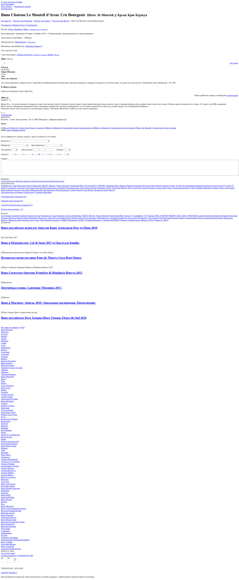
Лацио (3, 339)
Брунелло (146, 186)
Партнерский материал (50, 220)
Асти (3, 345)
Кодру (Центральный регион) (13, 508)
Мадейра (4, 453)
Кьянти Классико (134, 186)
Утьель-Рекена (7, 410)
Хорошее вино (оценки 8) (12, 201)
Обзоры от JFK (146, 220)
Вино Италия (6, 330)
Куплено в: (5, 141)
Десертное (116, 188)
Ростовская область (9, 444)
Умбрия (4, 370)
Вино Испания (7, 401)
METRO (102, 186)
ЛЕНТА (45, 186)
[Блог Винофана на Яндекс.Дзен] (10, 562)
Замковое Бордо (18, 130)
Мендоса (4, 479)
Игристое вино (155, 188)
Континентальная (8, 526)
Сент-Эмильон (7, 386)
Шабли (4, 390)
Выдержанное (50, 190)
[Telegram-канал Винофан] (4, 562)
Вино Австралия (8, 484)
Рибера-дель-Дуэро (9, 415)
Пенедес (4, 424)
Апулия (4, 334)
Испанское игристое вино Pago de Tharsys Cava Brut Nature (41, 257)
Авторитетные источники (12, 192)
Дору (3, 450)
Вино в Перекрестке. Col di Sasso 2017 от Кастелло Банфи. (40, 242)
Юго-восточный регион (11, 511)
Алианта (201, 216)
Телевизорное (191, 218)
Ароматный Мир (76, 186)
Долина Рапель (7, 468)
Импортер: (5, 145)
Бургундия (5, 388)
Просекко (207, 188)
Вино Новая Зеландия (10, 488)
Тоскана (4, 218)
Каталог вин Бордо (42, 21)
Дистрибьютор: (37, 145)
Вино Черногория (8, 520)
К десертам (19, 188)
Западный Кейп (7, 497)
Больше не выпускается (105, 190)
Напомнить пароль (23, 6)
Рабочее (181, 218)
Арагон (4, 403)
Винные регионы (23, 181)
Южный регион (7, 513)
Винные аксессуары (31, 220)
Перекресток (6, 186)
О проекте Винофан (43, 192)
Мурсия (4, 426)
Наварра (4, 428)
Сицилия (5, 354)
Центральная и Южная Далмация (15, 540)
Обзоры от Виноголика (130, 220)
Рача (3, 504)
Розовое (215, 188)
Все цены (234, 63)
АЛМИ (63, 220)
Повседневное (7, 190)
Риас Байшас (6, 430)
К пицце (228, 186)
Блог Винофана (7, 4)
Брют (164, 188)
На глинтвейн (59, 188)
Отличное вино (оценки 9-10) (13, 197)
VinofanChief (6, 115)
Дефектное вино (15, 220)
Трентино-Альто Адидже (11, 368)
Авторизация (6, 9)
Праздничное (217, 218)
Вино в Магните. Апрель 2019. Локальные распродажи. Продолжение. (48, 302)
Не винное (142, 218)
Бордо (3, 379)
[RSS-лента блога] (16, 562)
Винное (4, 220)
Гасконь (4, 392)
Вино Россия (6, 437)
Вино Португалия (8, 446)
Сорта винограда (8, 181)
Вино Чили (6, 455)
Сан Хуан (5, 482)
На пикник (48, 188)
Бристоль (218, 216)
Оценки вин (29, 192)
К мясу (172, 186)
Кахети (4, 502)
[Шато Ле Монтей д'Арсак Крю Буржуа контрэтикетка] (68, 128)
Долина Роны (7, 397)
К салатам (10, 188)
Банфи (121, 218)
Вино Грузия (6, 500)
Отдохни (88, 186)
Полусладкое (143, 188)
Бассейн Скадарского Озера (13, 522)
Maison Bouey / (25, 42)
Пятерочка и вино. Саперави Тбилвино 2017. (31, 287)
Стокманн (106, 220)
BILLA (95, 186)
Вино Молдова (7, 506)
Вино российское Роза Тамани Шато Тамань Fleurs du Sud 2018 (43, 317)
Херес (108, 188)
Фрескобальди (103, 218)
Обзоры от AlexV (161, 220)
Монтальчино (7, 363)
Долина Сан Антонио (10, 462)
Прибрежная (6, 533)
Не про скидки (131, 218)
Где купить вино (8, 553)
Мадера (93, 188)
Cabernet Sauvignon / (31, 55)
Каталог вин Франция (22, 21)
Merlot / (53, 55)
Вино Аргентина (8, 477)
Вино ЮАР (6, 495)
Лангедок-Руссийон (9, 399)
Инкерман (33, 218)
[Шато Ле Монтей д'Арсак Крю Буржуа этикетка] (22, 128)
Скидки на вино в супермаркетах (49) (17, 555)
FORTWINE (192, 216)
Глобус (184, 216)
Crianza (73, 190)
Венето (4, 336)
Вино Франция (7, 377)
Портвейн (101, 188)
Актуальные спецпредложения (14, 216)
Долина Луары (7, 394)
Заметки (155, 218)
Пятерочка (36, 186)
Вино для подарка (227, 188)
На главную (6, 21)
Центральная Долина (10, 466)
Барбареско (5, 348)
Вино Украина (7, 515)
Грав (3, 381)
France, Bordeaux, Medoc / (27, 29)
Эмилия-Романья (8, 374)
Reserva (80, 190)
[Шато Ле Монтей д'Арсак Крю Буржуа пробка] (113, 128)
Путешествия (165, 218)
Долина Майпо (7, 473)
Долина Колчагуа (8, 470)
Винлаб (65, 186)
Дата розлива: (27, 150)
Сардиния (5, 352)
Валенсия (5, 408)
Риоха (3, 432)
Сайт (150, 218)
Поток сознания (204, 218)
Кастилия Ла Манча (9, 419)
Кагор (87, 188)
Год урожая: (6, 150)
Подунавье (5, 529)
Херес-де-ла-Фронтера (10, 435)
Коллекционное (62, 190)
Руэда (3, 417)
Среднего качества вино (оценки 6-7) (17, 205)
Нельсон (4, 493)
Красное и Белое (25, 186)
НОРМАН (115, 220)
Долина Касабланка (9, 459)
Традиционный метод (181, 188)
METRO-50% (174, 216)
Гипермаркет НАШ (75, 220)
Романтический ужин (75, 188)
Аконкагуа (5, 457)
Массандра (42, 218)
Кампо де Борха (7, 406)
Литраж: (59, 150)
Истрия (4, 535)
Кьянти (123, 186)
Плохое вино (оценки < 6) (12, 209)
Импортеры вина (57, 181)
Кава (169, 188)
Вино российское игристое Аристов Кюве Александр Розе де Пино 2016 (49, 227)
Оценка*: (5, 154)
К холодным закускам (34, 188)
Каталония (5, 421)
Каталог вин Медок (60, 21)
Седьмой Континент (92, 220)
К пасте (220, 186)
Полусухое (132, 188)
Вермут (124, 188)
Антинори (114, 218)
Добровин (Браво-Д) (33, 46)
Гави (152, 186)
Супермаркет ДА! (139, 216)
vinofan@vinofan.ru (9, 573)
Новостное (228, 218)
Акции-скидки (34, 216)
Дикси (59, 186)
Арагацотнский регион (11, 549)
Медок (4, 383)
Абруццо (5, 332)
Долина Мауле (7, 475)
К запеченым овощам (192, 186)
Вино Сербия (6, 542)
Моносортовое (37, 190)
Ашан (8, 130)
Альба (3, 343)
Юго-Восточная (7, 486)
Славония (5, 531)
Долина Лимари (8, 464)
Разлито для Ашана (22, 190)
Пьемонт (4, 341)
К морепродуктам (209, 186)
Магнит (52, 186)
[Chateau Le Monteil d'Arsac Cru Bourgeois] (119, 25)
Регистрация (6, 6)
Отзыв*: (4, 159)
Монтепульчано (7, 365)
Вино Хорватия (7, 524)
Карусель (210, 216)
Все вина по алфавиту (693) (13, 327)
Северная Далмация (9, 538)
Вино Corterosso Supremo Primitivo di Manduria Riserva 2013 (41, 272)
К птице (179, 186)
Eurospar (151, 216)
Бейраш (4, 448)
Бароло (166, 186)
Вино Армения (7, 546)
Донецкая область (8, 517)
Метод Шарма (197, 188)
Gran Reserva (88, 190)
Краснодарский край (10, 441)
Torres (50, 218)
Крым (25, 218)
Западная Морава (8, 544)
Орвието (158, 186)
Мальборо (5, 491)
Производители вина (40, 181)
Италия (175, 218)
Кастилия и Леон (8, 412)
